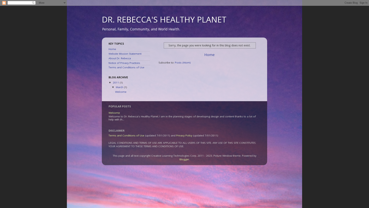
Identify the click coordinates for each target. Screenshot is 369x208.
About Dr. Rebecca (120, 58)
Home (209, 54)
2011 (116, 82)
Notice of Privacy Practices (124, 63)
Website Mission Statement (125, 53)
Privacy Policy (184, 135)
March (120, 87)
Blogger (184, 159)
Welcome (120, 92)
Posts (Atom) (183, 62)
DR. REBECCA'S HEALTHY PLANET (164, 19)
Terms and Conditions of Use (126, 67)
